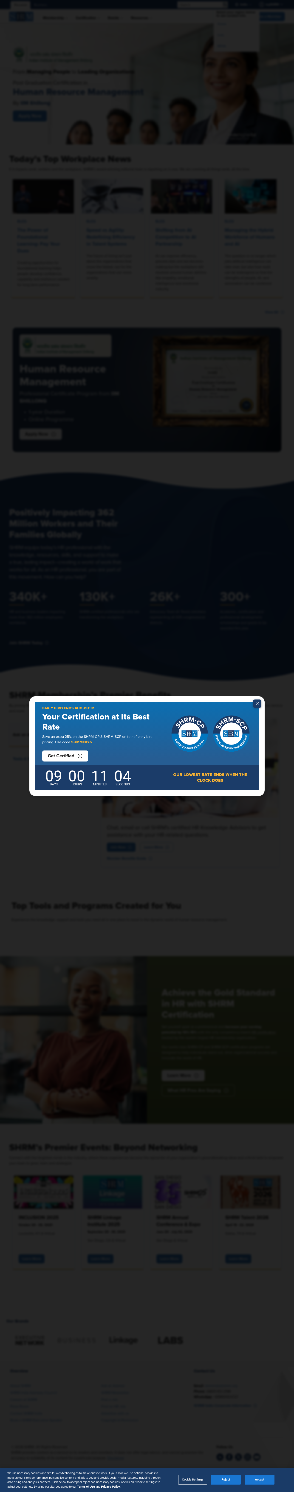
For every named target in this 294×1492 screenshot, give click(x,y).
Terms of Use (86, 1486)
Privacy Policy (110, 1486)
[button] (65, 756)
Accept (259, 1479)
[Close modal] (257, 703)
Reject (226, 1479)
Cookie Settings (192, 1479)
